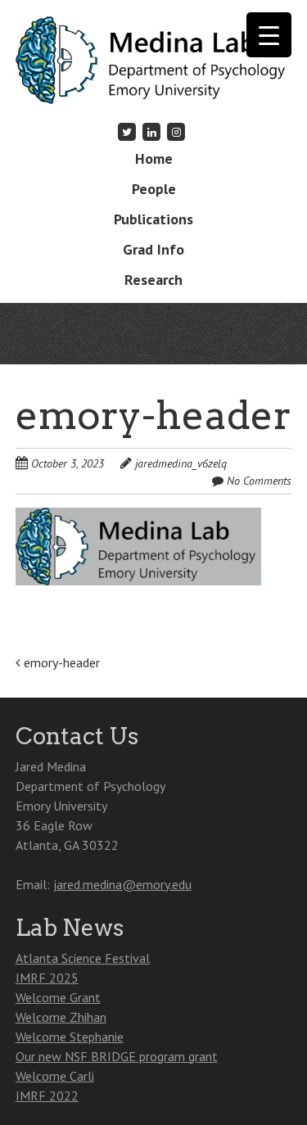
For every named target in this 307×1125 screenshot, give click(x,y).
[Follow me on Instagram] (176, 131)
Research (153, 279)
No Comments (259, 480)
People (154, 188)
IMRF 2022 (47, 1095)
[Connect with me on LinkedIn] (151, 131)
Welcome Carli (55, 1076)
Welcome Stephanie (70, 1036)
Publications (153, 219)
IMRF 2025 (47, 977)
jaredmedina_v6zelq (181, 463)
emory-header (60, 662)
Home (154, 158)
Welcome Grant (58, 997)
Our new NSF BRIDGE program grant (117, 1056)
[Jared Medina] (154, 78)
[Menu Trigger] (268, 34)
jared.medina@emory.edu (122, 884)
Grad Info (153, 249)
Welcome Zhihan (61, 1017)
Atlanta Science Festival (83, 958)
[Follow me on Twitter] (127, 131)
